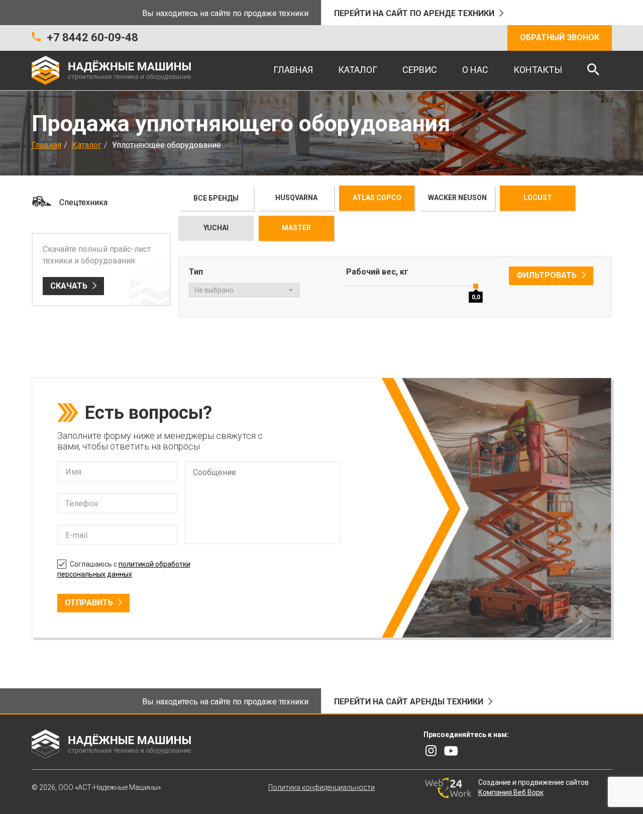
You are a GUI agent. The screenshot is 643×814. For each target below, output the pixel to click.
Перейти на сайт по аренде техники (414, 13)
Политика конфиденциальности (321, 787)
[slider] (476, 286)
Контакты (537, 69)
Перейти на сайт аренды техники (408, 701)
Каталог (357, 69)
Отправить (89, 602)
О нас (475, 69)
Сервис (419, 69)
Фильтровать (546, 275)
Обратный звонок (559, 37)
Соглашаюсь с (123, 569)
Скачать (68, 286)
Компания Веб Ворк (511, 792)
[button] (244, 290)
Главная (293, 69)
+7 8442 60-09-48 (92, 37)
